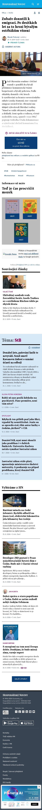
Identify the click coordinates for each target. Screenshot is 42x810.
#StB (6, 171)
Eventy (5, 775)
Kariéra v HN (7, 744)
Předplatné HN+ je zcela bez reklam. (28, 265)
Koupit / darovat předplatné (13, 771)
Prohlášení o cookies (10, 758)
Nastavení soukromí (10, 761)
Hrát (12, 216)
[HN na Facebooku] (20, 711)
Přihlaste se (30, 165)
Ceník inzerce (7, 747)
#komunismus (9, 175)
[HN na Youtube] (34, 711)
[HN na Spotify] (30, 711)
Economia (6, 740)
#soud (20, 175)
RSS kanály (7, 782)
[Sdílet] (35, 13)
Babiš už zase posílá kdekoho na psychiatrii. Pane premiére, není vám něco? (19, 401)
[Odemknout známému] (39, 13)
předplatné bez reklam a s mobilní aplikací (18, 155)
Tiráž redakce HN (9, 736)
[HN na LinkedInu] (27, 711)
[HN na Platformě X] (16, 711)
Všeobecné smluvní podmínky (13, 765)
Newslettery (7, 779)
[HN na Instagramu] (23, 711)
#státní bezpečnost (18, 171)
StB (18, 340)
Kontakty (6, 733)
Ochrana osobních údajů (11, 754)
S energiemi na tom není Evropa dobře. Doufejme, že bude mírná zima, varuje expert (20, 650)
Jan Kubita (13, 592)
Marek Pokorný (13, 37)
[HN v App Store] (27, 723)
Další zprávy (21, 679)
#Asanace (30, 175)
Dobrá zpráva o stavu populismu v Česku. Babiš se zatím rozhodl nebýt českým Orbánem (20, 599)
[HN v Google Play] (11, 723)
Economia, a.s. (18, 698)
